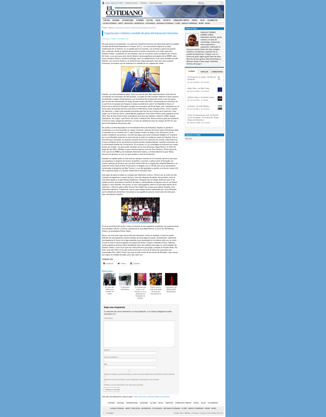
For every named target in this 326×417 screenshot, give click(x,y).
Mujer (201, 23)
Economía (140, 20)
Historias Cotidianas (165, 23)
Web (105, 364)
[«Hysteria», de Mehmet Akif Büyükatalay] (171, 279)
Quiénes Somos (132, 3)
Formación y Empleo (181, 20)
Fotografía (150, 23)
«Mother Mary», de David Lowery (200, 97)
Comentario (108, 318)
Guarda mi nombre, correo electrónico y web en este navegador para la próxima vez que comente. (139, 374)
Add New (187, 413)
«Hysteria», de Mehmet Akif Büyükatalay (171, 289)
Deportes (167, 20)
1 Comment (204, 100)
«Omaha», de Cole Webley (198, 106)
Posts (182, 413)
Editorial (144, 3)
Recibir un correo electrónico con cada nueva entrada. (123, 385)
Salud (202, 20)
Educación (128, 23)
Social (158, 20)
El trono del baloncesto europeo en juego (109, 290)
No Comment (205, 82)
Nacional (116, 20)
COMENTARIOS (217, 72)
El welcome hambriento (125, 288)
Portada (106, 20)
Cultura (149, 20)
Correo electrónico (111, 357)
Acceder (176, 413)
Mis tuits (188, 139)
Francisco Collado (194, 122)
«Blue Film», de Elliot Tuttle (198, 88)
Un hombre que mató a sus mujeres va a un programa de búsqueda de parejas (140, 292)
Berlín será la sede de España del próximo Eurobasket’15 (156, 290)
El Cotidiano (109, 413)
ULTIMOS (191, 71)
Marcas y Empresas (189, 23)
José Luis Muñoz (194, 82)
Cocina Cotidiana (110, 23)
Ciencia (194, 20)
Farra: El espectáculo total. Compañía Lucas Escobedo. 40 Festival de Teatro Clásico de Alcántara (203, 117)
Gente (120, 23)
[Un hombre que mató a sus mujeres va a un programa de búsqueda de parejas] (140, 279)
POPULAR (204, 72)
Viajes (207, 23)
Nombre (107, 350)
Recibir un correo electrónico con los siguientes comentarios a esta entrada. (131, 379)
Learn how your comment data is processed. (152, 397)
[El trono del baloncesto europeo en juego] (109, 279)
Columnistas (212, 20)
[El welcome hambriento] (125, 279)
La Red (177, 23)
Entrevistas (139, 23)
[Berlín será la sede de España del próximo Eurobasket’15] (156, 279)
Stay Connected (156, 3)
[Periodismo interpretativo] (163, 11)
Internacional (128, 20)
